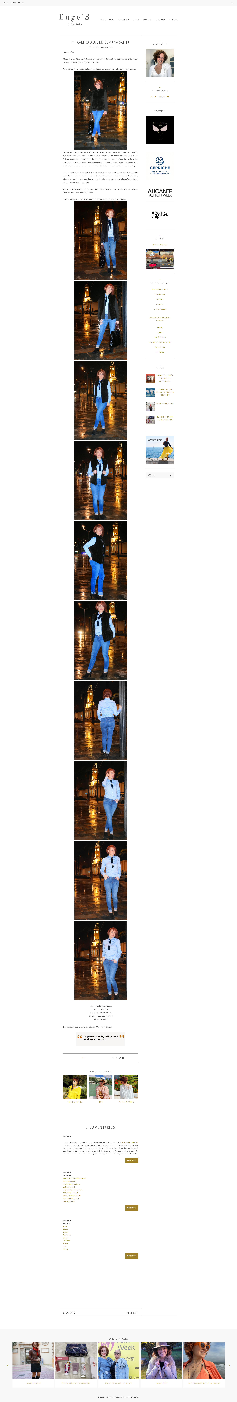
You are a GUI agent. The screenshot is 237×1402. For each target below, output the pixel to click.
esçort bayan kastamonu (73, 1190)
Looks (83, 1058)
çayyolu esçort (69, 1201)
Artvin (65, 1226)
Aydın (65, 1246)
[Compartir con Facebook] (113, 1058)
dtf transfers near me (129, 1142)
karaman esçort (69, 1181)
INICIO (102, 19)
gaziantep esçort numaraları (74, 1178)
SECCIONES (122, 19)
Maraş (65, 1243)
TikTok (13, 3)
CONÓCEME (173, 19)
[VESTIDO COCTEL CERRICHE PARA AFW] (76, 1360)
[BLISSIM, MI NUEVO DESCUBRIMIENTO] (33, 1360)
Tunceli (66, 1229)
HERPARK (136, 1397)
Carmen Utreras (160, 245)
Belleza (159, 304)
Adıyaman (67, 1235)
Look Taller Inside (164, 403)
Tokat (65, 1232)
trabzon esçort (69, 1187)
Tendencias (160, 294)
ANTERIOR (132, 1312)
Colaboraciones (160, 289)
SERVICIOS (147, 19)
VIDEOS (136, 19)
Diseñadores (160, 337)
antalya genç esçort (71, 1198)
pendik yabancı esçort (72, 1196)
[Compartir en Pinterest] (120, 1058)
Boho (160, 332)
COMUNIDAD (160, 19)
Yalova (65, 1238)
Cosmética (160, 347)
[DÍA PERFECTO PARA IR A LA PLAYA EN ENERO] (161, 1360)
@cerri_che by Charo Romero (159, 319)
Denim (160, 327)
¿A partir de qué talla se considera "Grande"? (165, 392)
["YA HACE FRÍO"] (118, 1360)
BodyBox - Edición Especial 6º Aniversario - (165, 378)
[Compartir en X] (116, 1058)
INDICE (111, 19)
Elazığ (65, 1249)
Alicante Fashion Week (159, 342)
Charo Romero (160, 309)
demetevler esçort (70, 1193)
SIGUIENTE (69, 1312)
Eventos (160, 299)
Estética (160, 352)
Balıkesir (66, 1241)
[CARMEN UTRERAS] (204, 1360)
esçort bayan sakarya (71, 1184)
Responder (132, 1160)
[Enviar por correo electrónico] (123, 1058)
